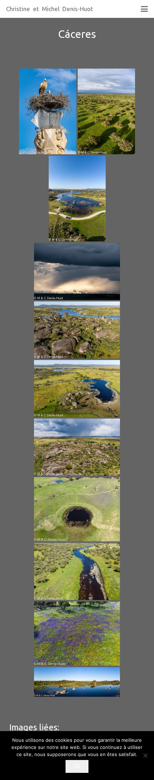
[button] (144, 8)
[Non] (145, 755)
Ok (77, 766)
